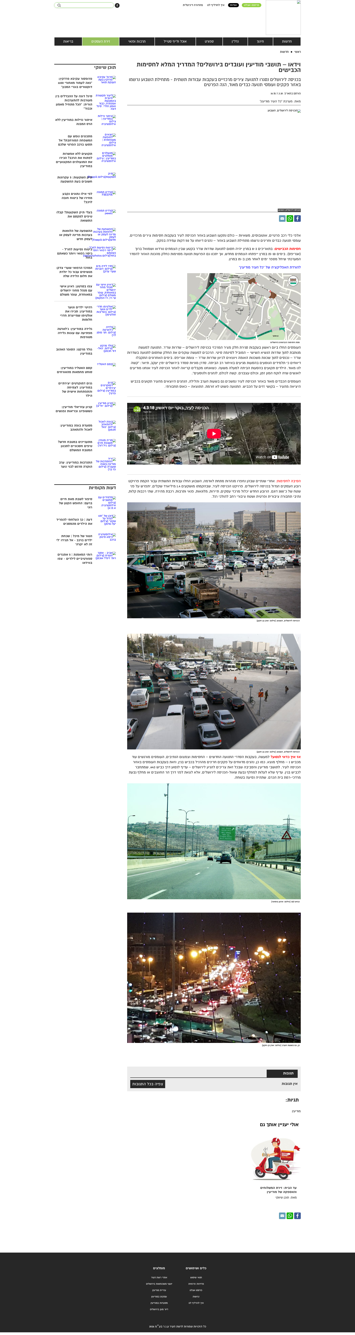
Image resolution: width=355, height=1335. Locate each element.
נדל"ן (235, 41)
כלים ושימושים (196, 1268)
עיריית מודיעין (159, 1290)
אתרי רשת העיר (159, 1277)
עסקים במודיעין (159, 1297)
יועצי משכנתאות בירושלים (159, 1284)
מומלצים (159, 1268)
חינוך (260, 41)
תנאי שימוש (196, 1277)
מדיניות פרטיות (196, 1284)
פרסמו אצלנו (251, 5)
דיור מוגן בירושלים (159, 1309)
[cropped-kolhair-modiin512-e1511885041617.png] (283, 17)
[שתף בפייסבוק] (117, 5)
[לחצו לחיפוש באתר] (59, 5)
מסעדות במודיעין (159, 1303)
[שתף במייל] (282, 218)
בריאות (68, 41)
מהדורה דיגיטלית (193, 5)
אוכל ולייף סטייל (175, 41)
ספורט (209, 41)
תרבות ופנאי (137, 41)
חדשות (287, 41)
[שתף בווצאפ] (290, 218)
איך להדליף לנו (216, 5)
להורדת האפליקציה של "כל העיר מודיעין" (270, 267)
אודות (233, 5)
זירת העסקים (100, 41)
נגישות (196, 1297)
